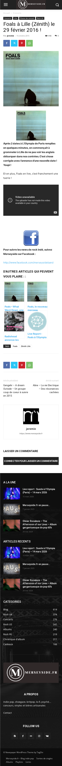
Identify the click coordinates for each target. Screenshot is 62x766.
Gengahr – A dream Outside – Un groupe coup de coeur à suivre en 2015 (15, 390)
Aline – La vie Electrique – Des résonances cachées (46, 389)
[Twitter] (14, 43)
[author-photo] (31, 424)
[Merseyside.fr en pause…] (11, 509)
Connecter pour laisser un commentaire (31, 461)
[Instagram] (39, 736)
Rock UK (40, 18)
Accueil (6, 13)
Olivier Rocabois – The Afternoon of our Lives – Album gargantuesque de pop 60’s (40, 524)
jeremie (10, 35)
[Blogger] (15, 736)
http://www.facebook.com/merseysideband (28, 262)
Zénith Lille (25, 346)
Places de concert (27, 18)
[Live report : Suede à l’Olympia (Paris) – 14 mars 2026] (11, 493)
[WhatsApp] (29, 43)
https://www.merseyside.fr (31, 433)
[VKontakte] (47, 736)
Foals (15, 346)
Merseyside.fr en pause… (36, 505)
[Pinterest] (22, 43)
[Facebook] (6, 43)
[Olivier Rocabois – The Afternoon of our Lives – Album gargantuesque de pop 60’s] (11, 525)
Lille (15, 18)
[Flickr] (31, 736)
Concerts (17, 13)
